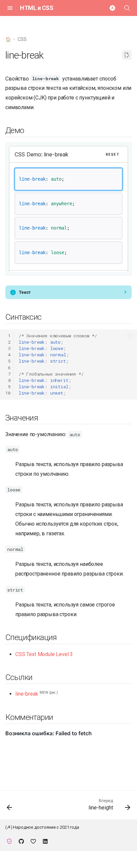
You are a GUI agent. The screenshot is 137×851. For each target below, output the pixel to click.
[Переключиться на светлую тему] (112, 8)
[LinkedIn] (45, 840)
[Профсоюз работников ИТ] (9, 840)
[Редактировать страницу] (127, 55)
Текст (25, 292)
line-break (26, 694)
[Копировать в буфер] (130, 336)
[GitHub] (21, 840)
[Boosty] (33, 840)
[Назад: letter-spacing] (9, 806)
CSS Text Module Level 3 (44, 654)
